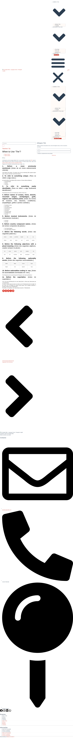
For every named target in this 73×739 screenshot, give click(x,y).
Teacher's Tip (6, 148)
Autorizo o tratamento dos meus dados (45, 153)
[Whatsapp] (10, 710)
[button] (58, 70)
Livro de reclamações (6, 731)
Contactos (4, 719)
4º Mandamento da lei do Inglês (28, 284)
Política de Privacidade (6, 729)
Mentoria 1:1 (57, 52)
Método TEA (57, 24)
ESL (31, 160)
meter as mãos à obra (6, 162)
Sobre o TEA (4, 715)
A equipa (57, 25)
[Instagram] (4, 710)
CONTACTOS (56, 53)
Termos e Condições (6, 730)
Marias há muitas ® (10, 736)
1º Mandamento (27, 287)
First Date (57, 49)
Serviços (3, 717)
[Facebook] (1, 710)
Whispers (4, 718)
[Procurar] (3, 145)
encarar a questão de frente (16, 162)
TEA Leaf (57, 50)
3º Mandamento (14, 286)
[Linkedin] (7, 710)
